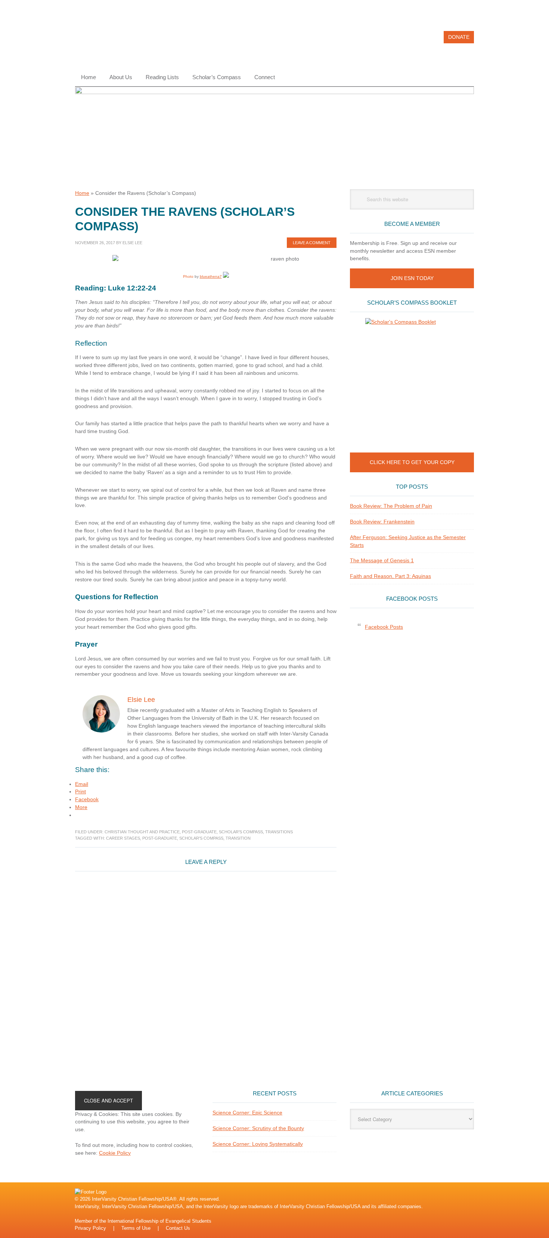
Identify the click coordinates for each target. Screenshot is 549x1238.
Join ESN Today (412, 278)
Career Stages (123, 838)
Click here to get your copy (412, 462)
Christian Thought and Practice (142, 832)
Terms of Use (136, 1228)
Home (82, 193)
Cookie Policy (115, 1153)
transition (238, 838)
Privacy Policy (90, 1228)
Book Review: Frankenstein (382, 522)
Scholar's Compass (241, 832)
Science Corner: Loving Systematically (258, 1144)
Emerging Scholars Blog (125, 40)
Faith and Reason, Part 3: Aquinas (390, 576)
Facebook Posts (412, 599)
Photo (188, 276)
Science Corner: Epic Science (247, 1113)
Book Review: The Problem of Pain (391, 506)
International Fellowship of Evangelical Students (159, 1221)
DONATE (458, 37)
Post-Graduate (199, 832)
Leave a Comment (312, 242)
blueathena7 (211, 276)
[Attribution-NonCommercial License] (226, 276)
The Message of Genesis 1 (382, 560)
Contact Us (178, 1228)
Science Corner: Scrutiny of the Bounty (258, 1128)
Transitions (279, 832)
